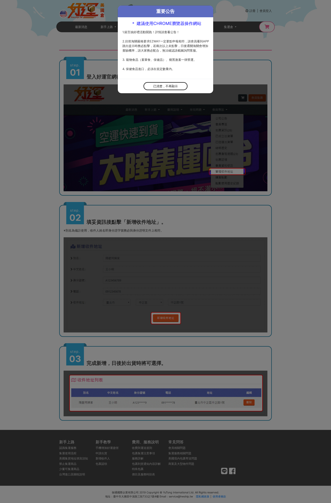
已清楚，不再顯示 (165, 86)
